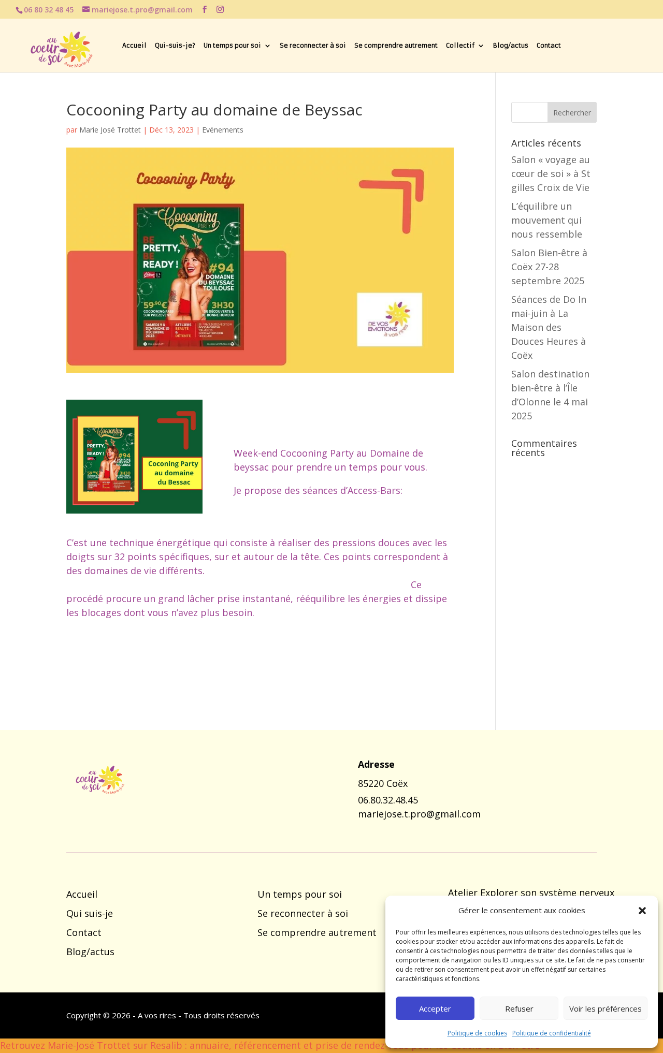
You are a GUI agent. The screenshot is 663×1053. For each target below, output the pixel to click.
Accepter (435, 1008)
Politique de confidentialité (551, 1033)
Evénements (222, 130)
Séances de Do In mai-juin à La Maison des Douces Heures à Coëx (548, 327)
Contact (549, 45)
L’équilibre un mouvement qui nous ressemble (546, 220)
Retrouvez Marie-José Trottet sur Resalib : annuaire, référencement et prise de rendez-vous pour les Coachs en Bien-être (270, 1045)
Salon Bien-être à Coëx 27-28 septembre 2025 (549, 266)
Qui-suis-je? (175, 45)
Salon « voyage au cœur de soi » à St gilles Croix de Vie (550, 173)
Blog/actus (510, 45)
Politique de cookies (477, 1033)
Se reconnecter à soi (313, 45)
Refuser (519, 1008)
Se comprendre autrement (396, 45)
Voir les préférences (605, 1008)
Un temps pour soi (232, 45)
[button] (642, 910)
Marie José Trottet (110, 130)
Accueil (134, 45)
